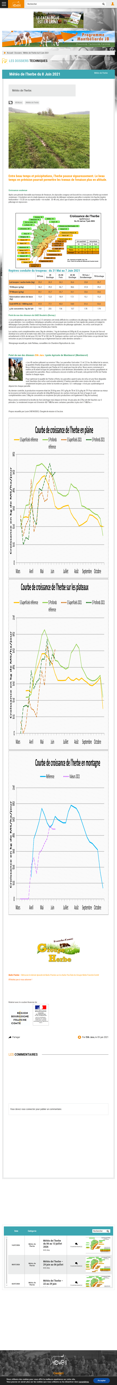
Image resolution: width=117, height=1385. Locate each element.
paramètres (84, 1382)
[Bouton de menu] (4, 4)
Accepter (102, 1380)
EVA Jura (90, 1037)
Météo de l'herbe (101, 73)
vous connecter (28, 1109)
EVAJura (19, 103)
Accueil (10, 53)
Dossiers (18, 53)
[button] (103, 4)
